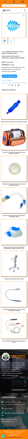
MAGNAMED (8, 51)
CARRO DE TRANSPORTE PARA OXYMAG (14, 278)
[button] (24, 16)
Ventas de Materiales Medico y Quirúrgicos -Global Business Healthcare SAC (13, 388)
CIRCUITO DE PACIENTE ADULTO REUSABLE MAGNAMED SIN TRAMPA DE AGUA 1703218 (14, 248)
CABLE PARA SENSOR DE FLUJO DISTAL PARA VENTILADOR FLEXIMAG (14, 310)
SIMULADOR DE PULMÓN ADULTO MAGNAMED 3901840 (14, 121)
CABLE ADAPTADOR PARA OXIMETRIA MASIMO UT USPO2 (14, 342)
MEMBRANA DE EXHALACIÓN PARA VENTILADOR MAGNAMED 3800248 (14, 184)
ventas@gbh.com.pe (9, 3)
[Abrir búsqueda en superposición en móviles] (14, 5)
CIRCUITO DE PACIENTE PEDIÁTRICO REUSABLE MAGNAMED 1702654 (14, 216)
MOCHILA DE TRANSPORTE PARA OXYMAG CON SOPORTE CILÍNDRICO (14, 153)
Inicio (3, 51)
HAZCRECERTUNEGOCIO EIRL (14, 437)
